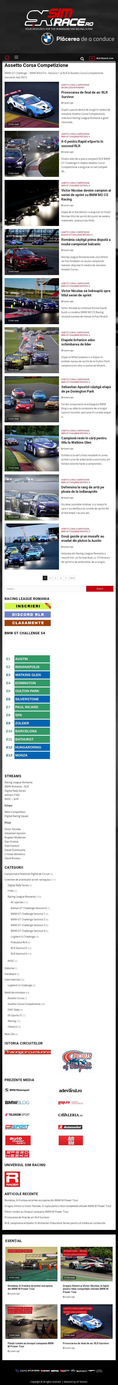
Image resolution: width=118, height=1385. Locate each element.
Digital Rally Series (15, 790)
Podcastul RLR (19, 942)
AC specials (17, 902)
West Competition (15, 812)
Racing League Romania (72, 87)
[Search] (82, 59)
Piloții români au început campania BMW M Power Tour (37, 1211)
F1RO (11, 891)
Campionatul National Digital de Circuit (27, 874)
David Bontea (12, 858)
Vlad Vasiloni (12, 846)
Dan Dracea (11, 841)
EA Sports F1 (15, 1015)
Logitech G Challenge (23, 936)
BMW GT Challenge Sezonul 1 (28, 913)
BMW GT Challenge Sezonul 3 (28, 925)
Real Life (9, 1034)
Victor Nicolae (13, 829)
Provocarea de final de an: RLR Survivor (27, 1217)
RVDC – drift (12, 799)
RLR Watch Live (104, 58)
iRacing (12, 1021)
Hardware (10, 974)
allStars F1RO (12, 795)
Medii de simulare (15, 992)
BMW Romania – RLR (17, 786)
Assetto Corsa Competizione (75, 85)
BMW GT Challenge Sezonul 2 (28, 919)
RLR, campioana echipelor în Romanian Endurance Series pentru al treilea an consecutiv (55, 1223)
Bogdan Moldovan (15, 837)
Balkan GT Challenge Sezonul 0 (76, 234)
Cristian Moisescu (15, 854)
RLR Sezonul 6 (19, 953)
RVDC (11, 961)
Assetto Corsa (16, 998)
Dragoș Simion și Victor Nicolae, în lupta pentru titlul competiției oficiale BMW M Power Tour (58, 1206)
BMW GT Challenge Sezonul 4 (75, 136)
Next (72, 577)
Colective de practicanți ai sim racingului (27, 879)
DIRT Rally (14, 1009)
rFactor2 (12, 1026)
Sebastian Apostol (15, 833)
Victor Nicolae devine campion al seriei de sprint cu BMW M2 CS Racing (86, 195)
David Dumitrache (15, 850)
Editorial (9, 968)
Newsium (68, 1381)
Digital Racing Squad (16, 816)
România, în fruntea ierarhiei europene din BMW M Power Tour (41, 1200)
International (12, 979)
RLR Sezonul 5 (19, 948)
